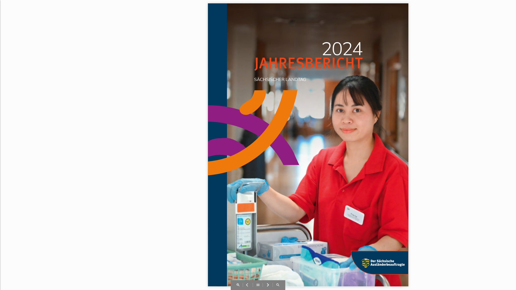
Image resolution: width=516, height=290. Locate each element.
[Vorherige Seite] (248, 285)
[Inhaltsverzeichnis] (258, 285)
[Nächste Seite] (268, 285)
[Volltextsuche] (278, 285)
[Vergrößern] (238, 285)
